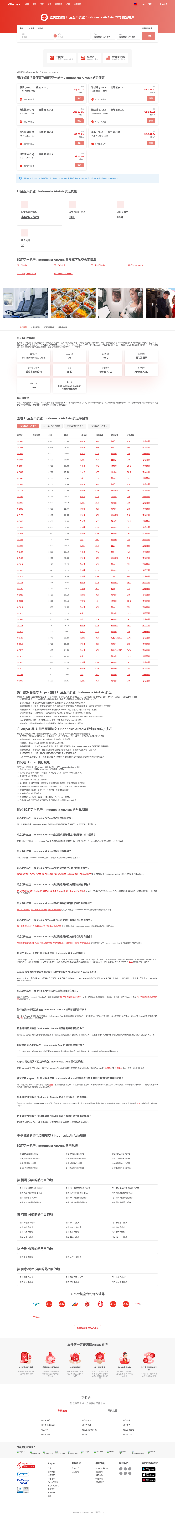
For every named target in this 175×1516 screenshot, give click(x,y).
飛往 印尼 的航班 (26, 1277)
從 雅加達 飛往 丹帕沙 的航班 (29, 874)
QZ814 (20, 564)
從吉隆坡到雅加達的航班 (76, 1158)
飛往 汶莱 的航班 (72, 1282)
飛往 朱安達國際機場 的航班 (31, 1193)
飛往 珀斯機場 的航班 (28, 1198)
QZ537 (20, 675)
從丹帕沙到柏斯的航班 (75, 1168)
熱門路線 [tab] (112, 1410)
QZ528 (20, 638)
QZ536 (20, 589)
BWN (129, 638)
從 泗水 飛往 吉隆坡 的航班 (74, 891)
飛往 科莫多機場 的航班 (121, 1202)
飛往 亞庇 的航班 (72, 1237)
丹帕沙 (82, 441)
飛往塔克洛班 (128, 1430)
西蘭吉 (113, 460)
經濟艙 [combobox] (40, 28)
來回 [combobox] (21, 28)
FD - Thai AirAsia (98, 265)
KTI (128, 546)
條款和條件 (100, 1482)
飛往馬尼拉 (45, 1420)
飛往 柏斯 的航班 (26, 1232)
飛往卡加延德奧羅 (48, 1425)
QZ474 (20, 546)
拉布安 (82, 601)
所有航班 (51, 1492)
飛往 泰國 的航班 (26, 1282)
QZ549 (20, 478)
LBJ (97, 601)
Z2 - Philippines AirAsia (26, 274)
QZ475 (20, 613)
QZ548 (20, 441)
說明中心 (99, 1475)
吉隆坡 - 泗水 (30, 217)
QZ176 (20, 583)
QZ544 (20, 552)
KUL (72, 217)
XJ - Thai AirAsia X (135, 265)
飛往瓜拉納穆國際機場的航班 (51, 943)
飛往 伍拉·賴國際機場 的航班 (77, 1193)
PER (128, 441)
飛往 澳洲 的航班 (119, 1277)
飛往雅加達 (45, 1435)
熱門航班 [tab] (62, 1410)
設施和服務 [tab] (35, 327)
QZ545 (20, 619)
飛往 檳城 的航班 (119, 1227)
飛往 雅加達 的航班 (119, 1223)
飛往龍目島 (127, 1435)
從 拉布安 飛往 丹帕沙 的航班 (79, 874)
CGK (97, 454)
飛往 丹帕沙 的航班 (73, 1227)
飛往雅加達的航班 (53, 926)
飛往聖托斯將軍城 (89, 1430)
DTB (128, 460)
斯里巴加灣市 (116, 638)
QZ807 (20, 466)
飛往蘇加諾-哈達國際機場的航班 (77, 943)
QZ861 (20, 601)
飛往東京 (85, 1435)
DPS (97, 441)
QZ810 (20, 669)
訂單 (130, 962)
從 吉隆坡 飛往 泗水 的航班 (28, 891)
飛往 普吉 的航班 (119, 1232)
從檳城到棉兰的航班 (28, 1163)
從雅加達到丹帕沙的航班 (122, 1168)
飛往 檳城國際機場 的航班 (122, 1193)
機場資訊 (51, 1489)
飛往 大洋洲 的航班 (73, 1257)
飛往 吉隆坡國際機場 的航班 (31, 1188)
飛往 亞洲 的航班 (26, 1257)
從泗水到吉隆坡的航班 (121, 1154)
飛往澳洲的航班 (54, 910)
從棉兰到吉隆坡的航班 (121, 1158)
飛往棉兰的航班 (39, 926)
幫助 (150, 4)
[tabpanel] (87, 373)
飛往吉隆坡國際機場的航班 (28, 943)
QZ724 (20, 460)
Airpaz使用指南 (101, 1468)
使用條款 (99, 1479)
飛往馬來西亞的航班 (39, 910)
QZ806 (20, 454)
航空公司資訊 (53, 1486)
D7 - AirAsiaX (59, 265)
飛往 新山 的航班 (72, 1232)
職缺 (49, 1496)
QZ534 (20, 484)
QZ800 (20, 681)
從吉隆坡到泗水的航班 (29, 1154)
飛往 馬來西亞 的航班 (74, 1277)
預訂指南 (99, 1472)
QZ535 (20, 540)
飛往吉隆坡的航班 (24, 926)
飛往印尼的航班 (23, 910)
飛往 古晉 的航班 (26, 1237)
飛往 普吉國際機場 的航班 (122, 1198)
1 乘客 (31, 28)
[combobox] (37, 37)
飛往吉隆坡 (86, 1425)
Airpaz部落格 (53, 1482)
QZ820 (20, 595)
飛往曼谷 (126, 1420)
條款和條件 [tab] (62, 327)
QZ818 (20, 632)
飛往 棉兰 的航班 (72, 1223)
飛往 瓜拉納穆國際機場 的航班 (78, 1188)
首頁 (49, 1468)
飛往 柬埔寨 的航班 (119, 1282)
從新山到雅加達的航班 (29, 1168)
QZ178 (20, 490)
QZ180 (20, 558)
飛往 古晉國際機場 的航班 (30, 1202)
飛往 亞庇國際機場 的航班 (76, 1202)
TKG (129, 490)
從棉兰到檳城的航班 (74, 1163)
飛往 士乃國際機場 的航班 (76, 1198)
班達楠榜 (114, 490)
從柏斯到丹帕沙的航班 (121, 1163)
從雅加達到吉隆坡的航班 (30, 1158)
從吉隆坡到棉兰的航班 (75, 1154)
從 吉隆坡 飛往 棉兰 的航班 (51, 891)
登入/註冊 (75, 1468)
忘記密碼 (75, 1472)
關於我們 (51, 1472)
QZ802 (20, 527)
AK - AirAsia (22, 265)
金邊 (113, 546)
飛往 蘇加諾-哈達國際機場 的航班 (125, 1188)
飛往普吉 (126, 1425)
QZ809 (20, 472)
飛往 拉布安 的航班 (119, 1237)
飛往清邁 (44, 1430)
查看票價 (146, 441)
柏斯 (113, 441)
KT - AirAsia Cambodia (63, 274)
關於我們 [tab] (23, 327)
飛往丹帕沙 (86, 1420)
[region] (87, 58)
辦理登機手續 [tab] (49, 327)
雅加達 (82, 454)
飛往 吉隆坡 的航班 (27, 1223)
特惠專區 (108, 1068)
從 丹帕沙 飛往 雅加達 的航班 (54, 874)
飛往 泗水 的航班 (26, 1227)
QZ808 (20, 503)
